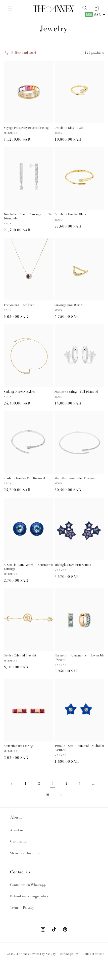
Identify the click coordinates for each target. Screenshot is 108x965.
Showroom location (24, 853)
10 (47, 795)
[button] (10, 8)
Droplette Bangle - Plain (70, 214)
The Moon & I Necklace (19, 305)
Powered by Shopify (43, 954)
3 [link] (53, 784)
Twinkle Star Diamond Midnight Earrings (79, 748)
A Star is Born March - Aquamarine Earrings (28, 567)
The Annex (22, 954)
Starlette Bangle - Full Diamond (24, 478)
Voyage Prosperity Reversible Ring (26, 128)
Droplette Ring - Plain (69, 128)
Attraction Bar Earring (18, 746)
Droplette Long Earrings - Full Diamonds (28, 216)
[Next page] (60, 795)
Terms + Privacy (22, 908)
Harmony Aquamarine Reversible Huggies (79, 658)
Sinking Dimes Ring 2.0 (70, 305)
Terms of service (93, 954)
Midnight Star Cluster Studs (73, 565)
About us (16, 830)
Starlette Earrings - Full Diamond (76, 392)
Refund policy (69, 954)
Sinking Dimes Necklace (19, 392)
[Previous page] (12, 784)
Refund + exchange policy (29, 896)
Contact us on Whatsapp (28, 885)
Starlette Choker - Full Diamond (75, 478)
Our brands (18, 842)
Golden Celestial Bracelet (20, 655)
